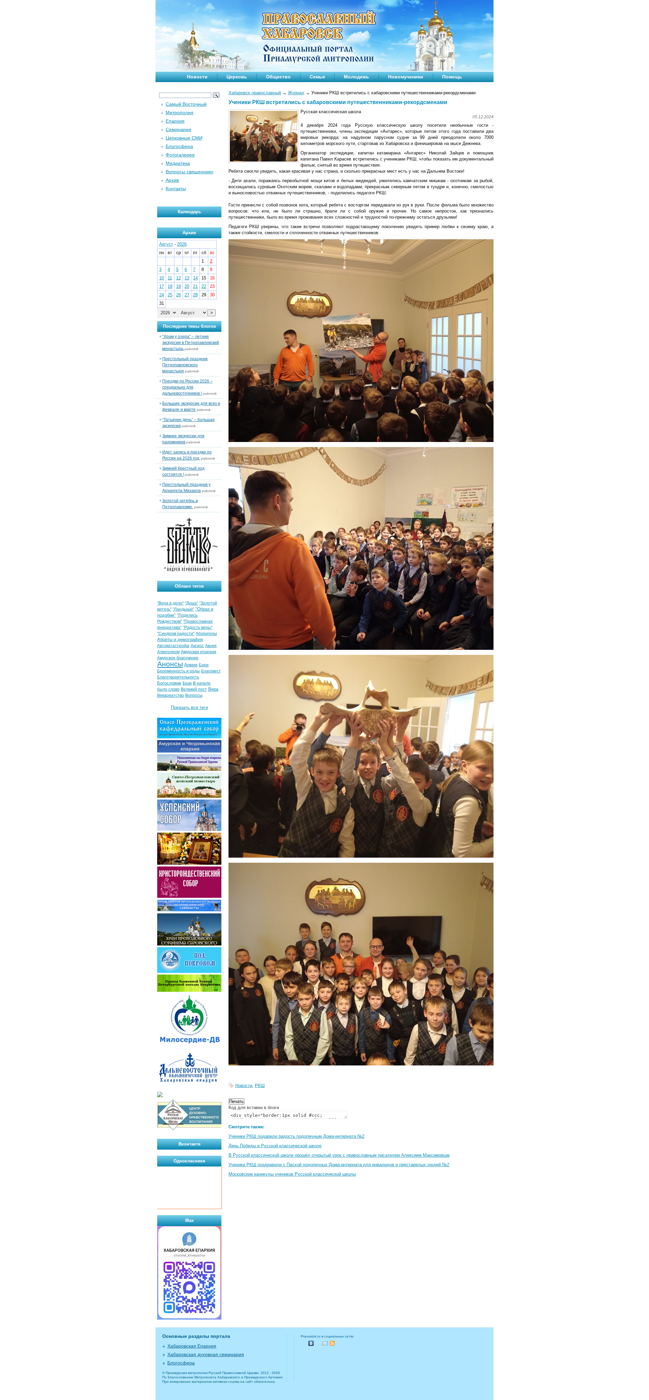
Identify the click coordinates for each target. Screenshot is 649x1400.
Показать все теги (189, 707)
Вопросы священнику (189, 171)
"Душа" (191, 603)
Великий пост (194, 689)
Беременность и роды (178, 671)
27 (187, 294)
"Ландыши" (183, 609)
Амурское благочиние (177, 658)
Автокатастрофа (173, 645)
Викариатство (170, 695)
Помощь (452, 76)
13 (187, 277)
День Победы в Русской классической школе (275, 1145)
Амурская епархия (198, 651)
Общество (278, 76)
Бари (204, 665)
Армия (190, 664)
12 (178, 277)
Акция (211, 645)
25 (170, 294)
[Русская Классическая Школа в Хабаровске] (189, 1129)
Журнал (296, 92)
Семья (317, 76)
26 (178, 294)
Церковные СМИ (184, 138)
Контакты (176, 188)
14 (195, 277)
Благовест (211, 671)
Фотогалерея (180, 154)
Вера (213, 689)
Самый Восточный (186, 104)
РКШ (260, 1085)
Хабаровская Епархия (191, 1346)
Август (166, 244)
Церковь (236, 76)
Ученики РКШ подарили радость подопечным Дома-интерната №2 (296, 1136)
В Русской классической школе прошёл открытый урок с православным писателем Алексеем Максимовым (339, 1155)
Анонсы (170, 664)
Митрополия (179, 112)
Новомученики (405, 76)
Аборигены (206, 633)
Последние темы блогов (189, 326)
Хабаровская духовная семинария (205, 1354)
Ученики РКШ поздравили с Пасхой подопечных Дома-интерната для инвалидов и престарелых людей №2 (339, 1164)
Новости (197, 76)
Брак (187, 683)
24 (161, 294)
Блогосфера (179, 146)
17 (161, 286)
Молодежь (356, 76)
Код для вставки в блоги (254, 1107)
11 (170, 277)
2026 (182, 244)
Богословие (169, 683)
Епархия (175, 121)
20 (187, 286)
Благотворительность (178, 677)
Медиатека (178, 163)
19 (178, 286)
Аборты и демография (180, 639)
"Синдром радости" (175, 633)
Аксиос (197, 645)
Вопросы (193, 695)
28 (195, 294)
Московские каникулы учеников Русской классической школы (292, 1174)
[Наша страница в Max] (189, 1318)
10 (161, 277)
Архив (172, 180)
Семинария (178, 129)
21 (195, 286)
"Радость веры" (197, 627)
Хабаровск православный (255, 92)
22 (203, 286)
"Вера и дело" (170, 603)
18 (170, 286)
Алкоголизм (168, 651)
